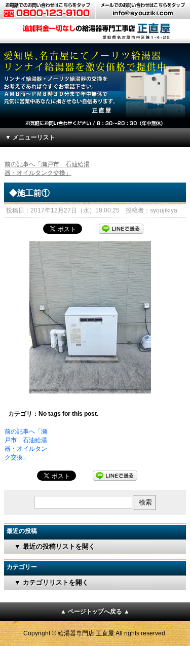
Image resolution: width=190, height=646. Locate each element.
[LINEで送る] (121, 227)
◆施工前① (29, 193)
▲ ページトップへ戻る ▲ (95, 611)
